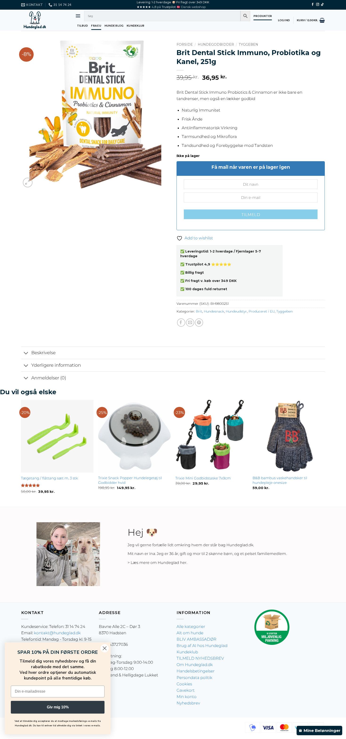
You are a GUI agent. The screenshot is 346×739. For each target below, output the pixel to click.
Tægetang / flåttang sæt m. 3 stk (49, 478)
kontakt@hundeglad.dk (57, 633)
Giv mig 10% (58, 707)
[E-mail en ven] (190, 322)
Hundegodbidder (216, 44)
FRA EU (96, 25)
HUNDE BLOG (114, 25)
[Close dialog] (105, 648)
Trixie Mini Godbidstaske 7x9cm (203, 478)
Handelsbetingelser (196, 671)
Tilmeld (250, 214)
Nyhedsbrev (188, 703)
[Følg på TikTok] (322, 4)
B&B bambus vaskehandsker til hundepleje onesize (280, 480)
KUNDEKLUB (135, 25)
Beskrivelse (43, 352)
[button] (78, 15)
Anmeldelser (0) (48, 378)
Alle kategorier (191, 626)
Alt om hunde (190, 633)
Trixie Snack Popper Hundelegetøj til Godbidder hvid (130, 480)
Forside (185, 44)
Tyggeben (248, 44)
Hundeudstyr (236, 311)
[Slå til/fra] (26, 353)
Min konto (187, 696)
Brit (199, 311)
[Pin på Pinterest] (199, 322)
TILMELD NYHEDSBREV (200, 658)
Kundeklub (187, 652)
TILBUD (82, 25)
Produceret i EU (262, 311)
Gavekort (186, 690)
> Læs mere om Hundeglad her (157, 562)
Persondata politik (194, 677)
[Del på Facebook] (181, 322)
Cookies (184, 684)
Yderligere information (56, 365)
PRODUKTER (262, 16)
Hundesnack (214, 311)
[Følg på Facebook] (312, 4)
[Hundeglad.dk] (44, 20)
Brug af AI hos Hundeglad (202, 645)
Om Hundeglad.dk (195, 664)
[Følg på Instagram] (317, 4)
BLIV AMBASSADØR (196, 639)
